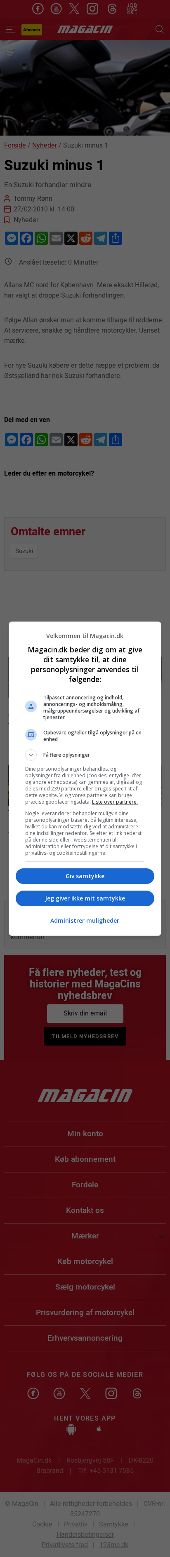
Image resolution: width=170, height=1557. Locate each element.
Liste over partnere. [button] (115, 801)
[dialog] (85, 778)
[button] (85, 755)
